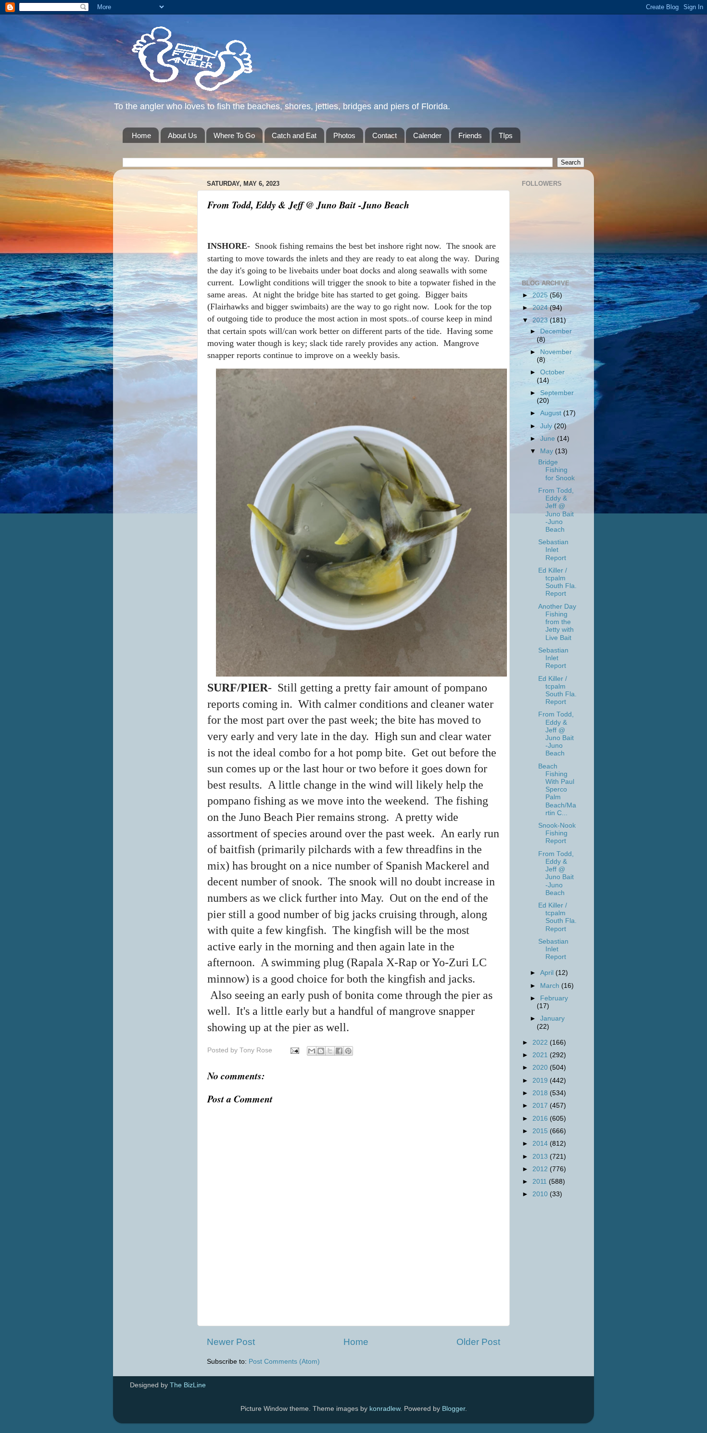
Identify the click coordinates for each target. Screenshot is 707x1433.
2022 (541, 1042)
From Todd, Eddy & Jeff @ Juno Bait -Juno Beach (556, 510)
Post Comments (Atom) (284, 1361)
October (552, 372)
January (552, 1018)
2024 (541, 307)
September (557, 393)
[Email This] (311, 1051)
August (551, 413)
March (550, 985)
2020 (541, 1067)
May (547, 451)
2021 (541, 1055)
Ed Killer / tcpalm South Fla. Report (557, 582)
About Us (182, 135)
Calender (427, 135)
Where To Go (234, 135)
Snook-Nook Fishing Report (557, 833)
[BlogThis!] (321, 1051)
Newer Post (231, 1342)
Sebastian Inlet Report (553, 549)
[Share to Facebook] (339, 1051)
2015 (541, 1131)
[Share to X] (330, 1051)
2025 (541, 295)
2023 (541, 320)
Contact (384, 135)
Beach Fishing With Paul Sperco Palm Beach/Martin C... (557, 790)
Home (141, 135)
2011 (540, 1181)
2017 (541, 1105)
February (554, 998)
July (547, 426)
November (556, 352)
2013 (541, 1156)
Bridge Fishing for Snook (556, 470)
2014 (541, 1143)
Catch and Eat (294, 135)
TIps (506, 135)
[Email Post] (294, 1050)
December (556, 331)
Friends (470, 135)
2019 (541, 1080)
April (548, 972)
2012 (541, 1169)
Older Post (478, 1342)
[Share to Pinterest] (348, 1051)
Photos (344, 135)
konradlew (384, 1408)
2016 (541, 1118)
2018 (541, 1093)
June (548, 438)
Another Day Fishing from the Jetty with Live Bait (557, 622)
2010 (541, 1194)
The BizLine (188, 1385)
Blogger (453, 1408)
